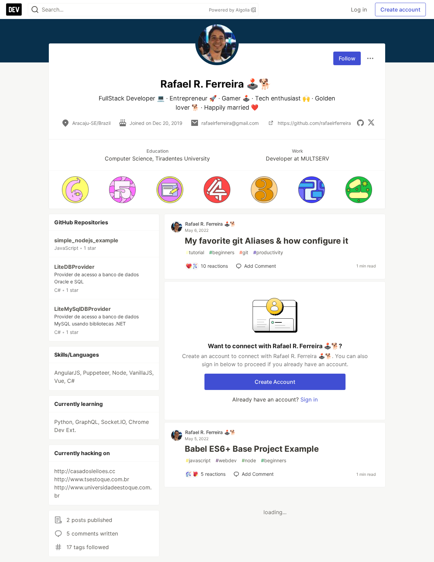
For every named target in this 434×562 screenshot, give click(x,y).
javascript (198, 460)
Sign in (309, 399)
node (249, 460)
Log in (359, 9)
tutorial (195, 252)
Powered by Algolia (230, 10)
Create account (400, 9)
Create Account (275, 381)
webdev (226, 460)
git (243, 252)
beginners (221, 252)
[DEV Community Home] (13, 9)
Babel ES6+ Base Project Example (252, 449)
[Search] (35, 9)
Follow (347, 58)
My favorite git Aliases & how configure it (266, 241)
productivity (268, 252)
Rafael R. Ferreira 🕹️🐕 (210, 224)
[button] (75, 189)
